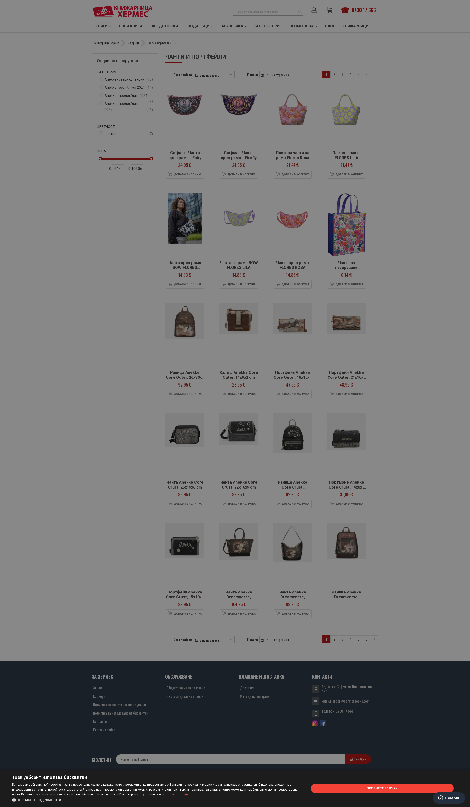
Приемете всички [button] (382, 788)
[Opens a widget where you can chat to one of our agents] (449, 798)
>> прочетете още (176, 794)
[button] (156, 800)
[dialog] (235, 788)
